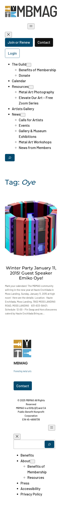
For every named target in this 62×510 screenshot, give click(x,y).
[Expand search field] (10, 157)
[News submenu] (22, 115)
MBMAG (21, 363)
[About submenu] (32, 461)
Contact (44, 42)
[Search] (49, 444)
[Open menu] (31, 26)
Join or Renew (19, 42)
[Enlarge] (26, 344)
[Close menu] (8, 35)
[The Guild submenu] (28, 65)
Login (12, 53)
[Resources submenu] (31, 87)
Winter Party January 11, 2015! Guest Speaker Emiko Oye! (31, 272)
